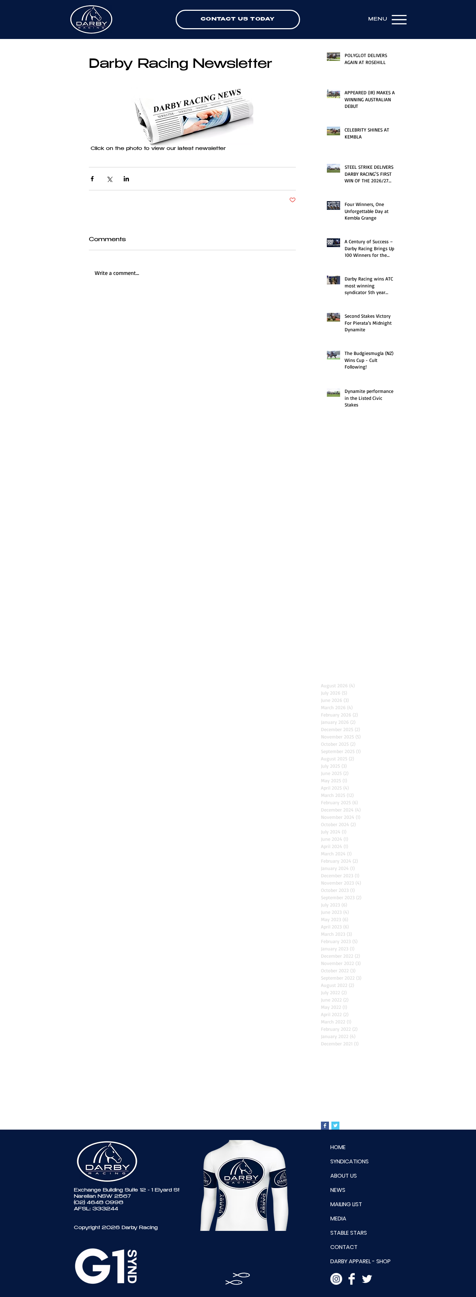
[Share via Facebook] (92, 178)
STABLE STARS (348, 1233)
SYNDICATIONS (349, 1161)
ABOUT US (343, 1176)
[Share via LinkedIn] (126, 178)
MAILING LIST (346, 1204)
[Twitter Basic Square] (335, 1126)
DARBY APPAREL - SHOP (360, 1261)
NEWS (337, 1190)
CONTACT (344, 1247)
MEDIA (338, 1219)
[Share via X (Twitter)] (109, 178)
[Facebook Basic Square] (325, 1126)
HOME (338, 1147)
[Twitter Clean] (367, 1279)
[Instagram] (336, 1279)
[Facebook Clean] (352, 1279)
